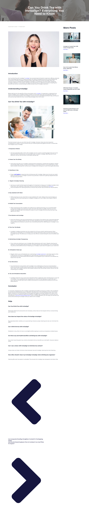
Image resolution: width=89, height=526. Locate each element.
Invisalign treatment (41, 254)
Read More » (65, 49)
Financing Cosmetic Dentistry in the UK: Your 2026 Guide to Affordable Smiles (71, 110)
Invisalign (27, 78)
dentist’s (51, 186)
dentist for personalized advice (23, 295)
